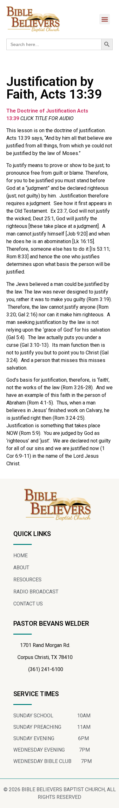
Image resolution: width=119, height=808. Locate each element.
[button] (104, 19)
